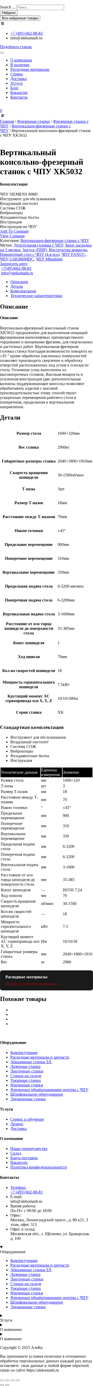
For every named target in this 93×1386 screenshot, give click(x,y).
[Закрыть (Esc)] (18, 1380)
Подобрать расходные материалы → (33, 984)
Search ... (7, 7)
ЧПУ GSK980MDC (17, 259)
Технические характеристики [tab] (36, 295)
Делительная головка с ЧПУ (38, 245)
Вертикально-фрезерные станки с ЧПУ (54, 240)
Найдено (9, 13)
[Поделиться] (12, 1380)
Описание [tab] (19, 282)
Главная (7, 121)
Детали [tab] (16, 286)
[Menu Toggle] (2, 53)
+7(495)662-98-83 (16, 268)
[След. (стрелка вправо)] (7, 1385)
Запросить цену (14, 263)
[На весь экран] (7, 1380)
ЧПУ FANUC (73, 254)
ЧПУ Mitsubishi (49, 259)
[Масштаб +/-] (2, 1380)
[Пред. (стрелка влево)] (2, 1385)
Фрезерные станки (33, 121)
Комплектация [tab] (23, 291)
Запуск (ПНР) (34, 250)
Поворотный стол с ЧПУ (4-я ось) (29, 254)
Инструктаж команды (68, 250)
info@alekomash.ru (17, 273)
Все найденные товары (20, 18)
